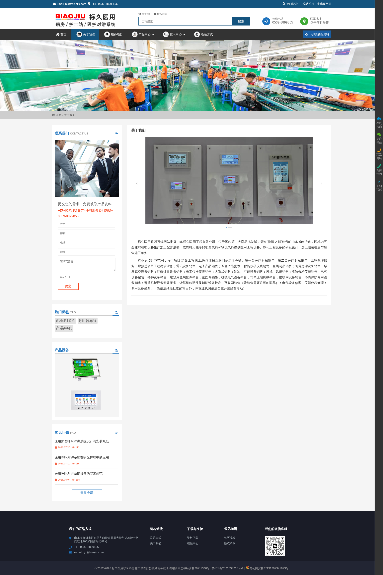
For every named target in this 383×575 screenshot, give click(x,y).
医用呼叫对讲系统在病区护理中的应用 (82, 457)
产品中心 (64, 328)
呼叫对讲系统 (65, 321)
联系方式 (162, 14)
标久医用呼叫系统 (87, 18)
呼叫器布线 (88, 321)
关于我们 (146, 14)
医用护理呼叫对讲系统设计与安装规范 (82, 441)
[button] (322, 184)
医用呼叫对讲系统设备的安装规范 (79, 473)
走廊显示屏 (324, 3)
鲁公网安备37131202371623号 (269, 568)
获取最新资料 (319, 34)
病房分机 (308, 3)
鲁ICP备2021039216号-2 (227, 568)
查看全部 (86, 492)
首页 (59, 115)
